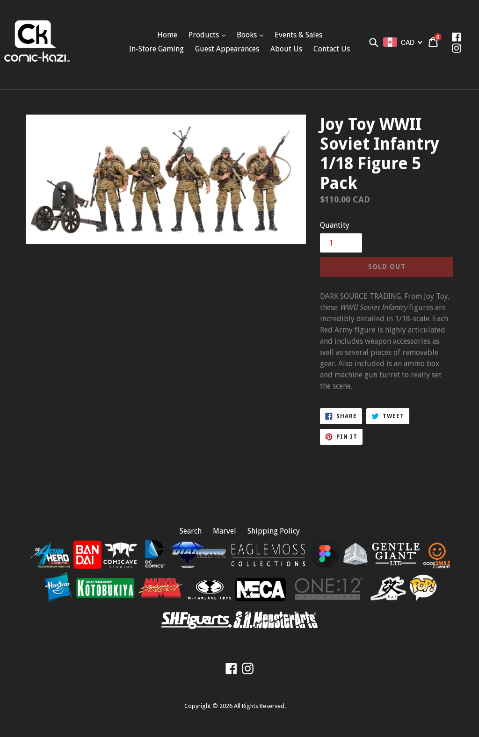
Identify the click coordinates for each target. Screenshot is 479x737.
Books (248, 34)
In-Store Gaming (156, 48)
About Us (286, 48)
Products (205, 34)
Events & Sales (298, 34)
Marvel (224, 531)
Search (191, 531)
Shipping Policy (273, 531)
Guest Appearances (227, 48)
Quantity (334, 225)
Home (167, 34)
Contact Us (331, 48)
